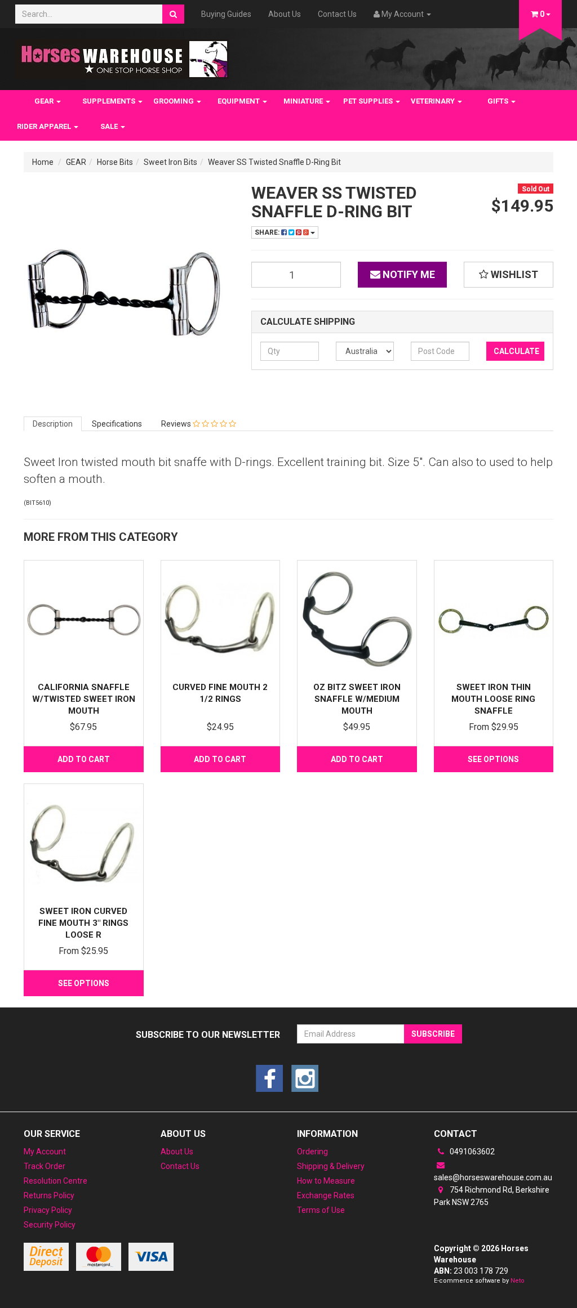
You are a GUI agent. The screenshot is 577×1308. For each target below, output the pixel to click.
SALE (109, 126)
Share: (268, 232)
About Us (284, 14)
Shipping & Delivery (331, 1166)
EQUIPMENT (239, 101)
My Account (45, 1151)
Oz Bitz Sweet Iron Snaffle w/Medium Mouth (357, 699)
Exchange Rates (325, 1195)
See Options (493, 759)
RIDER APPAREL (45, 126)
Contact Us (337, 14)
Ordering (312, 1151)
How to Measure (326, 1180)
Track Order (44, 1166)
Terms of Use (321, 1210)
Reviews (177, 423)
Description (53, 423)
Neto (518, 1280)
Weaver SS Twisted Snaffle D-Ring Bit (274, 162)
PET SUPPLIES (368, 101)
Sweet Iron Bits (170, 162)
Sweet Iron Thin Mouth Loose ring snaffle (493, 699)
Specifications (117, 423)
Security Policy (50, 1224)
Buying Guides (226, 14)
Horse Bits (115, 162)
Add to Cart (83, 759)
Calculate (516, 351)
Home (43, 162)
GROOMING (174, 101)
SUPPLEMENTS (109, 101)
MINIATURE (304, 101)
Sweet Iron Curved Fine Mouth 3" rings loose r (83, 923)
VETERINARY (433, 101)
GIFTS (498, 101)
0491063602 (471, 1151)
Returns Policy (49, 1195)
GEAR (44, 101)
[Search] (173, 14)
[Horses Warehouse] (122, 55)
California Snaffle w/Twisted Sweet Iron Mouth (83, 699)
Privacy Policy (48, 1210)
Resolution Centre (55, 1180)
